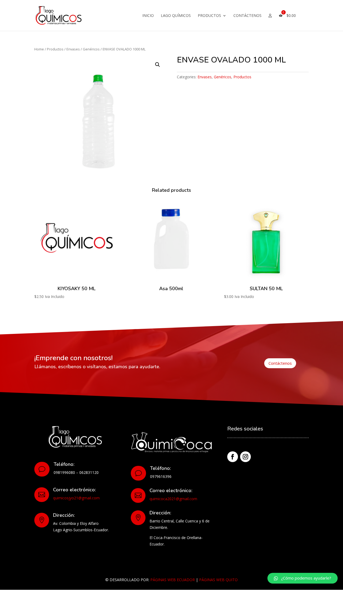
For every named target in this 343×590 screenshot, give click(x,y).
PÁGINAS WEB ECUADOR (172, 579)
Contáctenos (247, 16)
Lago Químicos (176, 16)
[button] (302, 578)
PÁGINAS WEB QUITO (218, 579)
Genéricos (91, 49)
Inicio (148, 16)
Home (39, 49)
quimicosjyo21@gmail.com (76, 497)
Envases (73, 49)
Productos (209, 16)
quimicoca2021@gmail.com (173, 498)
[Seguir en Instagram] (245, 456)
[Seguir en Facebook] (232, 456)
